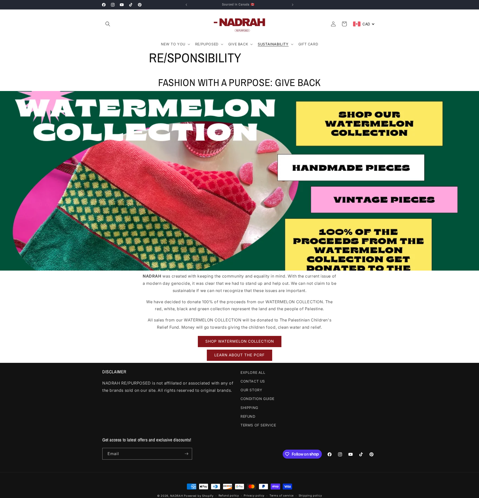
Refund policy (229, 495)
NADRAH (176, 496)
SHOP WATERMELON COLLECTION (239, 341)
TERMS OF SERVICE (258, 425)
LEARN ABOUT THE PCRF (239, 355)
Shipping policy (310, 495)
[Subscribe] (186, 454)
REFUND (247, 416)
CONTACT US (252, 381)
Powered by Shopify (199, 496)
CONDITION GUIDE (257, 399)
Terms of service (281, 495)
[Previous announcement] (186, 4)
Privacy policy (254, 495)
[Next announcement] (292, 4)
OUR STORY (251, 390)
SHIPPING (249, 407)
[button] (107, 23)
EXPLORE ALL (252, 372)
